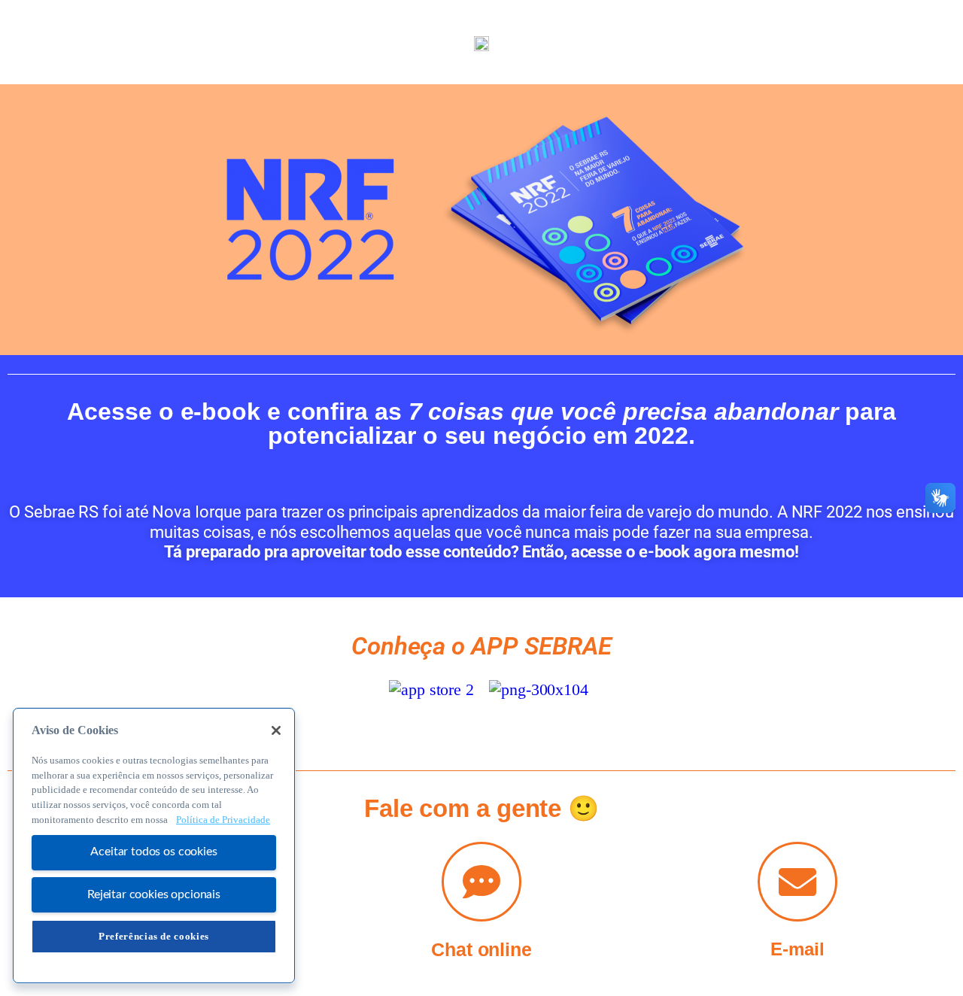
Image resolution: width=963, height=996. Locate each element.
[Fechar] (276, 730)
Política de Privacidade (223, 819)
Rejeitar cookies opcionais (153, 894)
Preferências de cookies (154, 936)
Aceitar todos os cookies (153, 852)
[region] (154, 845)
